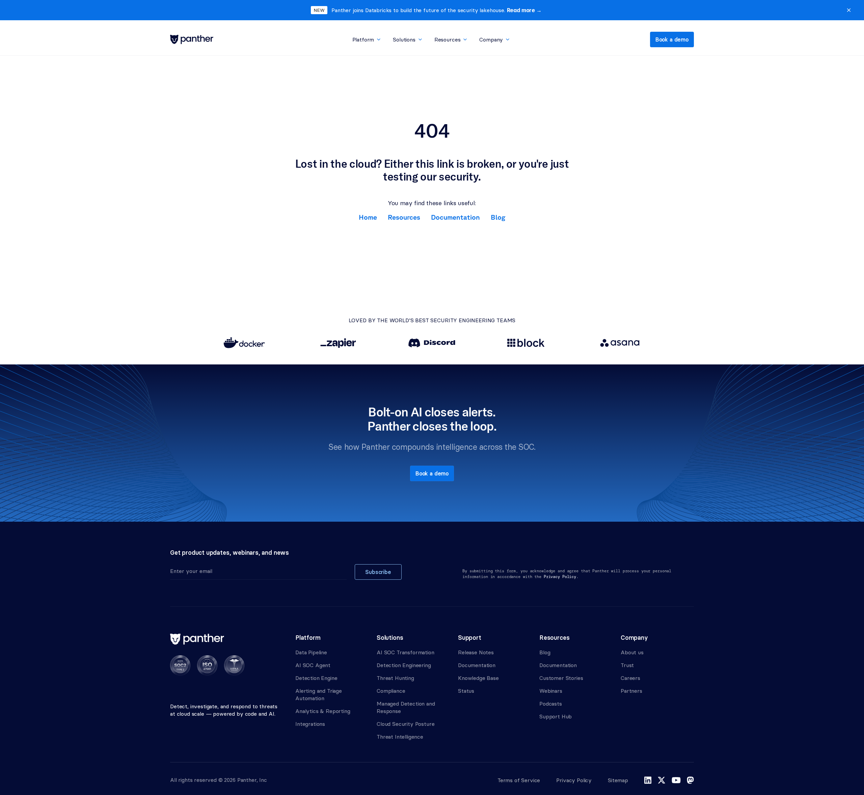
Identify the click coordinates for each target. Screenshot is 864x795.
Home (368, 217)
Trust (627, 665)
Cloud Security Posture (405, 723)
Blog (498, 217)
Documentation (455, 217)
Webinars (550, 690)
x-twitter (661, 780)
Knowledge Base (478, 678)
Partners (631, 690)
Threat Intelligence (400, 736)
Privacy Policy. (561, 576)
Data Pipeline (311, 652)
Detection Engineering (404, 665)
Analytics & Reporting (322, 711)
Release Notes (476, 652)
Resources (404, 217)
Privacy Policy (574, 780)
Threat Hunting (395, 678)
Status (466, 690)
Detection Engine (316, 678)
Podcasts (550, 703)
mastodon (690, 780)
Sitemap (618, 780)
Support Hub (555, 716)
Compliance (391, 690)
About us (632, 652)
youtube (676, 780)
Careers (630, 678)
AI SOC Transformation (405, 652)
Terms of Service (518, 780)
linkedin (647, 780)
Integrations (310, 723)
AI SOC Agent (312, 665)
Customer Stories (561, 678)
